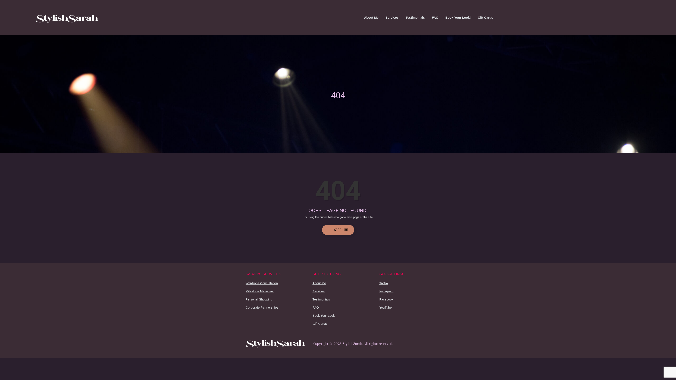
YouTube (385, 307)
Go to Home (341, 230)
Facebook (386, 299)
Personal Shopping (259, 299)
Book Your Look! (458, 17)
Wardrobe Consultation (262, 283)
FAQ (435, 17)
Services (392, 17)
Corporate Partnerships (262, 307)
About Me (371, 17)
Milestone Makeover (260, 291)
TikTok (383, 283)
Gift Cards (485, 17)
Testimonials (415, 17)
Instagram (386, 291)
